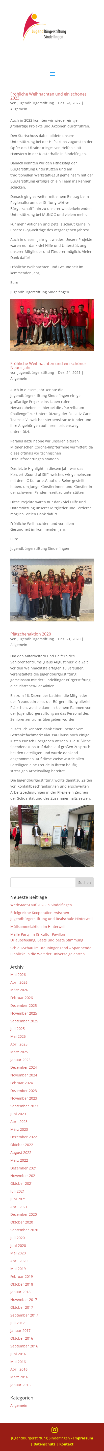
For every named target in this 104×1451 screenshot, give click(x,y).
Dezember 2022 (23, 1137)
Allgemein (18, 109)
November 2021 (23, 1175)
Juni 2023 (18, 1113)
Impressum (83, 1438)
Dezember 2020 (23, 1214)
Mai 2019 (18, 1268)
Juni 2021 (18, 1199)
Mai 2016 (18, 1361)
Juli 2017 (17, 1323)
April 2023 (19, 1121)
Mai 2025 (18, 1036)
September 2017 (24, 1315)
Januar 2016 (20, 1384)
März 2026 (19, 989)
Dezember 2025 (23, 1005)
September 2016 (24, 1346)
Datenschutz (45, 1444)
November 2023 (23, 1098)
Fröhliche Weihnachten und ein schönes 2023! (48, 96)
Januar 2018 (20, 1291)
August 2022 (20, 1152)
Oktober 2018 (21, 1284)
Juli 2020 (17, 1237)
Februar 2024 (21, 1082)
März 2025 (19, 1052)
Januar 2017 (20, 1330)
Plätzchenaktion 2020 (30, 634)
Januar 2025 (20, 1059)
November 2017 (23, 1299)
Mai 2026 (18, 974)
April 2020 (19, 1260)
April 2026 (19, 982)
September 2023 (24, 1106)
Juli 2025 (17, 1028)
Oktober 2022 (21, 1144)
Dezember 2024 (23, 1067)
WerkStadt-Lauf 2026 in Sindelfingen (41, 904)
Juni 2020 (18, 1245)
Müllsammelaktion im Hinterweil (37, 926)
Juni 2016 (18, 1353)
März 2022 (19, 1160)
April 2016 (19, 1369)
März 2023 (19, 1129)
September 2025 (24, 1021)
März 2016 (19, 1377)
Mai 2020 (18, 1253)
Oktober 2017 (21, 1307)
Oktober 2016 (21, 1338)
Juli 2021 (17, 1191)
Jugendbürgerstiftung (35, 103)
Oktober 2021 (21, 1183)
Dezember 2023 (23, 1090)
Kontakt (66, 1444)
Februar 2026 (21, 997)
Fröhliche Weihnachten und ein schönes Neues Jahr (48, 365)
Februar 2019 (21, 1276)
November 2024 (23, 1075)
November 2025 (23, 1013)
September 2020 (24, 1230)
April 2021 (19, 1206)
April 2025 (19, 1044)
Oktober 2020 (21, 1222)
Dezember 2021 (23, 1168)
